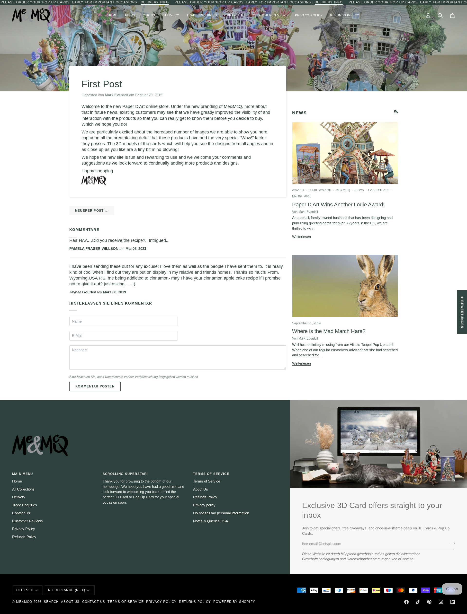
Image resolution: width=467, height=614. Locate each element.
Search (51, 602)
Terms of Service (206, 481)
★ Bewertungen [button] (462, 312)
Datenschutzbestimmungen (368, 559)
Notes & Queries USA (210, 521)
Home (17, 481)
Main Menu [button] (22, 474)
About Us (200, 489)
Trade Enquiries (24, 505)
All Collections (23, 489)
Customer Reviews (27, 521)
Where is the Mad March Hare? (328, 331)
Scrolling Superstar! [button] (125, 474)
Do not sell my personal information (221, 513)
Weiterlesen (301, 237)
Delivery (18, 497)
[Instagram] (441, 602)
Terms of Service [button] (211, 474)
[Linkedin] (452, 602)
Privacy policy (204, 505)
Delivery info (155, 2)
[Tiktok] (418, 602)
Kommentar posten (95, 386)
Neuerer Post (91, 210)
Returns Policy (195, 602)
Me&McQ (24, 602)
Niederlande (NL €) (66, 590)
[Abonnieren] (451, 543)
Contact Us (21, 513)
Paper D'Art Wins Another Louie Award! (338, 205)
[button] (140, 15)
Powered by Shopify (234, 602)
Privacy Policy (23, 529)
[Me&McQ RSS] (396, 112)
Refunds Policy (24, 537)
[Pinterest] (429, 602)
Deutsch (24, 590)
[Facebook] (406, 602)
